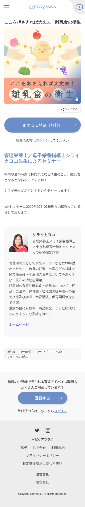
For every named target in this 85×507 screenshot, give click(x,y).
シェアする (71, 109)
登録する (42, 398)
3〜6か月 (26, 351)
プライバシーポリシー (42, 455)
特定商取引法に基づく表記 (42, 463)
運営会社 (42, 481)
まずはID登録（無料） (42, 125)
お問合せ (39, 447)
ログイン (42, 140)
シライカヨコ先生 (18, 356)
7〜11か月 (43, 351)
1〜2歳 (58, 351)
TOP (23, 447)
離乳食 (11, 351)
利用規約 (58, 447)
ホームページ (19, 324)
